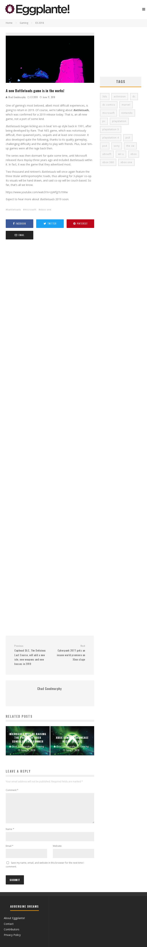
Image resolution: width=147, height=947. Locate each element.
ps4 (104, 145)
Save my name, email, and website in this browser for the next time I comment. (45, 864)
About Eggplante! (14, 918)
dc (134, 96)
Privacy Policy (12, 935)
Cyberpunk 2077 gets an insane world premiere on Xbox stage (71, 652)
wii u (121, 154)
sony (117, 145)
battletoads (14, 209)
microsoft (30, 209)
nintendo (127, 113)
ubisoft (106, 154)
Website (57, 846)
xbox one (45, 209)
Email (9, 846)
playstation (119, 121)
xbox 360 (108, 162)
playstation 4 (110, 137)
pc (103, 121)
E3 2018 (34, 97)
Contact (9, 924)
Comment (12, 790)
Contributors (11, 929)
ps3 (128, 137)
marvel (126, 104)
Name (10, 829)
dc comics (108, 104)
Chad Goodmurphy (16, 97)
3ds (104, 96)
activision (120, 96)
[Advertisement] (50, 438)
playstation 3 (110, 129)
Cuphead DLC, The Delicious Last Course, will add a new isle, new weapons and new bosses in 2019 (30, 655)
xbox (134, 154)
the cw (130, 145)
